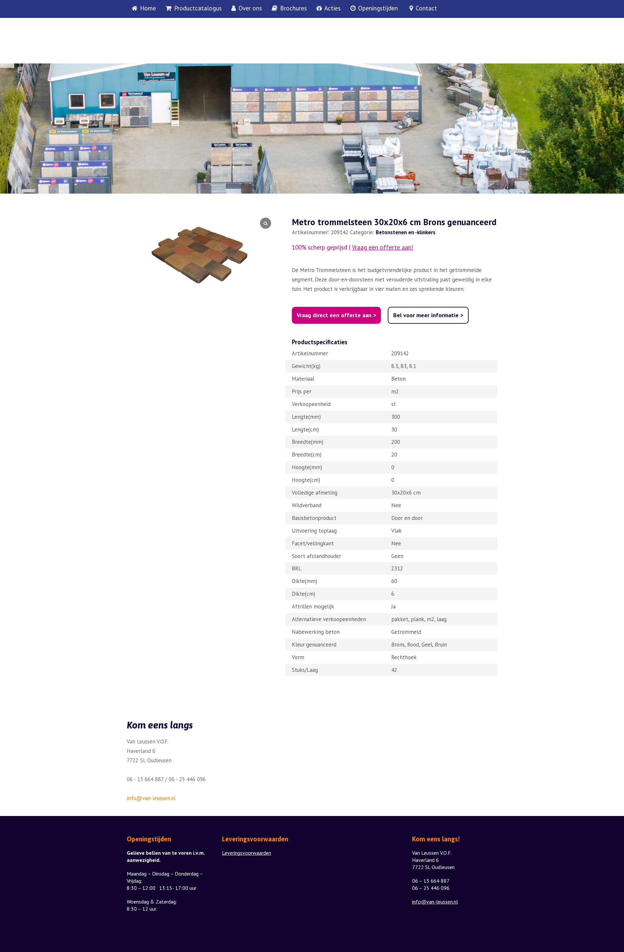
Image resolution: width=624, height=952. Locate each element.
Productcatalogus (198, 8)
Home (148, 8)
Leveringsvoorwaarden (246, 853)
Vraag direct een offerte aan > (336, 315)
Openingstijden (378, 8)
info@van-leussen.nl (151, 798)
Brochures (293, 8)
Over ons (250, 8)
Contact (426, 8)
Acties (332, 8)
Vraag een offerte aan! (382, 247)
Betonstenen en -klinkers (406, 232)
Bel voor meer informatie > (428, 315)
